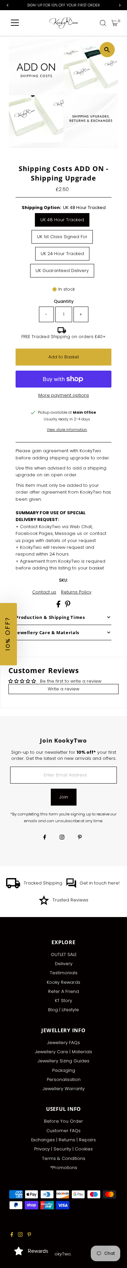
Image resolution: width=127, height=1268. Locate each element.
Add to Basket (63, 357)
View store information (67, 430)
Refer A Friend (63, 991)
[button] (8, 634)
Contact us (44, 592)
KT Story (63, 1000)
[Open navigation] (15, 23)
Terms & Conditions (63, 1158)
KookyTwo (60, 1254)
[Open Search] (103, 23)
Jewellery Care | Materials (63, 1052)
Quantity (63, 301)
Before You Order (63, 1121)
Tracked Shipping (43, 883)
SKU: (63, 580)
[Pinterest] (79, 838)
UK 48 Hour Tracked (62, 220)
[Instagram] (62, 838)
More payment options (63, 395)
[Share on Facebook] (59, 606)
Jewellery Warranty (64, 1089)
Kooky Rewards (63, 982)
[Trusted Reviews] (44, 904)
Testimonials (64, 973)
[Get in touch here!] (71, 887)
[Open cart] (114, 23)
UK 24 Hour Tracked (62, 253)
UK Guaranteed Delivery (62, 270)
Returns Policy (76, 592)
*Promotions (63, 1167)
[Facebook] (45, 838)
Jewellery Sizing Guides (63, 1061)
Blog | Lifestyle (63, 1010)
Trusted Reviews (70, 900)
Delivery (63, 963)
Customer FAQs (63, 1131)
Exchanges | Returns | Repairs (63, 1140)
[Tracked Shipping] (13, 887)
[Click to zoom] (107, 49)
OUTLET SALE (64, 954)
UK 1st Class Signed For (62, 237)
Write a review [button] (63, 689)
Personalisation (64, 1079)
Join (63, 797)
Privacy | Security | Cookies (63, 1149)
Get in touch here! (100, 883)
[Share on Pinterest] (67, 606)
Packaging (63, 1070)
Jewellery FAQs (63, 1042)
